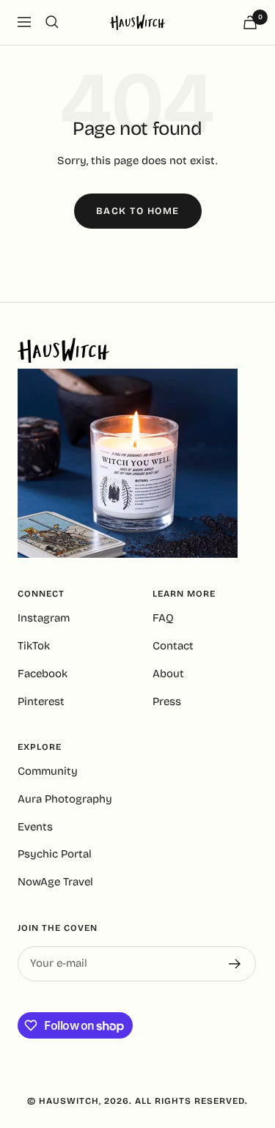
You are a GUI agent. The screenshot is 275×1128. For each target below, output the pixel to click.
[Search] (52, 22)
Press (167, 701)
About (168, 673)
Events (35, 826)
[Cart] (250, 22)
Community (48, 771)
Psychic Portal (55, 853)
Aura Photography (65, 799)
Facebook (42, 673)
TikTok (34, 645)
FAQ (163, 617)
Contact (173, 645)
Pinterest (41, 701)
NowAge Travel (55, 881)
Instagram (44, 617)
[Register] (235, 964)
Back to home (138, 211)
